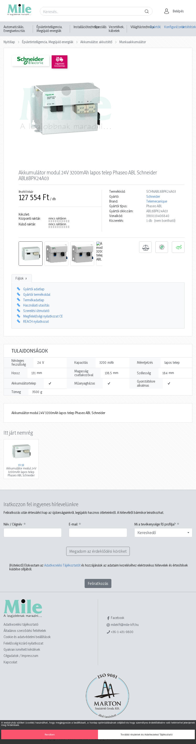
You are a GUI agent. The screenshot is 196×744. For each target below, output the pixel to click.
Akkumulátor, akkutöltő (96, 42)
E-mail (73, 524)
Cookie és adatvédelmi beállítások (27, 637)
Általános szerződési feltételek (25, 631)
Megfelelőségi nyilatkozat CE (43, 316)
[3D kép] (178, 247)
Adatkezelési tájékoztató (21, 624)
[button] (175, 11)
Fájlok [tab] (21, 278)
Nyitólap (9, 42)
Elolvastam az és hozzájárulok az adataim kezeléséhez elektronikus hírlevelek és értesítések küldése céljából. (98, 567)
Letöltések (187, 27)
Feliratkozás (98, 583)
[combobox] (163, 532)
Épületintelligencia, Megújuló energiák (49, 29)
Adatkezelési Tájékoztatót (62, 565)
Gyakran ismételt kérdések (22, 649)
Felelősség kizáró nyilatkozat (23, 643)
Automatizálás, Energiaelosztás (14, 29)
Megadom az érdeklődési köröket (98, 551)
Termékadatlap (33, 300)
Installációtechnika (86, 27)
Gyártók (155, 27)
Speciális (100, 27)
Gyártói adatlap (33, 289)
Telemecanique (156, 201)
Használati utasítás (36, 305)
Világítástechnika (142, 27)
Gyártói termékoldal (36, 294)
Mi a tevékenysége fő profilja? (155, 524)
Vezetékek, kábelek (116, 29)
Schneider (153, 196)
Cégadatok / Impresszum (21, 656)
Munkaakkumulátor (132, 42)
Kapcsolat (10, 662)
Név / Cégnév (13, 524)
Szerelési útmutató (36, 311)
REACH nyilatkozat (36, 321)
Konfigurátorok (171, 27)
